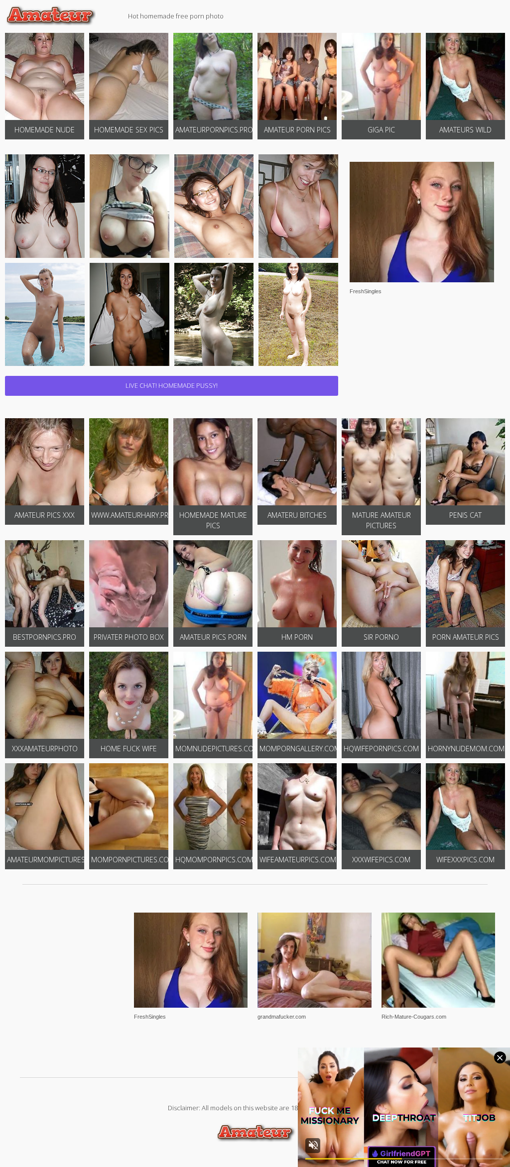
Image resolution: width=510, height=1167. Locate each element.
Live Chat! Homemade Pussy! (172, 385)
